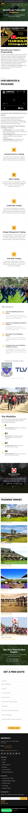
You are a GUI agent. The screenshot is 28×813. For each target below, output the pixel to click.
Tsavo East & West (6, 615)
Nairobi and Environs (7, 566)
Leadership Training (14, 205)
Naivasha (3, 524)
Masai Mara (4, 767)
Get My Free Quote (14, 728)
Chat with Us (7, 810)
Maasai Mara (4, 591)
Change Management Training (14, 232)
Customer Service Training (14, 154)
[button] (3, 378)
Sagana (3, 545)
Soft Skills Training (14, 258)
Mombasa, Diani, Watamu (8, 639)
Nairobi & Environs (6, 764)
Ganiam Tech (15, 810)
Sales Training (14, 179)
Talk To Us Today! (14, 660)
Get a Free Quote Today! (18, 4)
